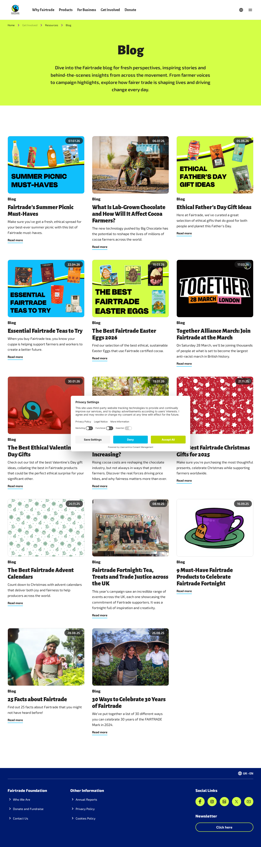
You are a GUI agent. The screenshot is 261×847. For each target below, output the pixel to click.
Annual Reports (86, 799)
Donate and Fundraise (28, 809)
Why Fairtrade (43, 10)
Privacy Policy (85, 809)
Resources (51, 25)
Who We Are (21, 799)
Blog (68, 25)
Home (11, 25)
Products (66, 10)
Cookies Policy (85, 818)
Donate (130, 10)
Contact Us (20, 818)
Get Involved (110, 10)
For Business (86, 10)
